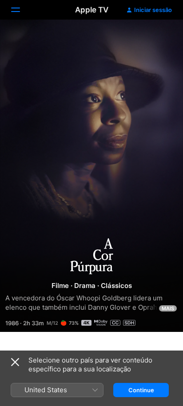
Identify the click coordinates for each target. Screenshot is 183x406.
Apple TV (91, 9)
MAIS (168, 308)
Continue (141, 390)
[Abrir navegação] (21, 10)
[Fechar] (15, 362)
